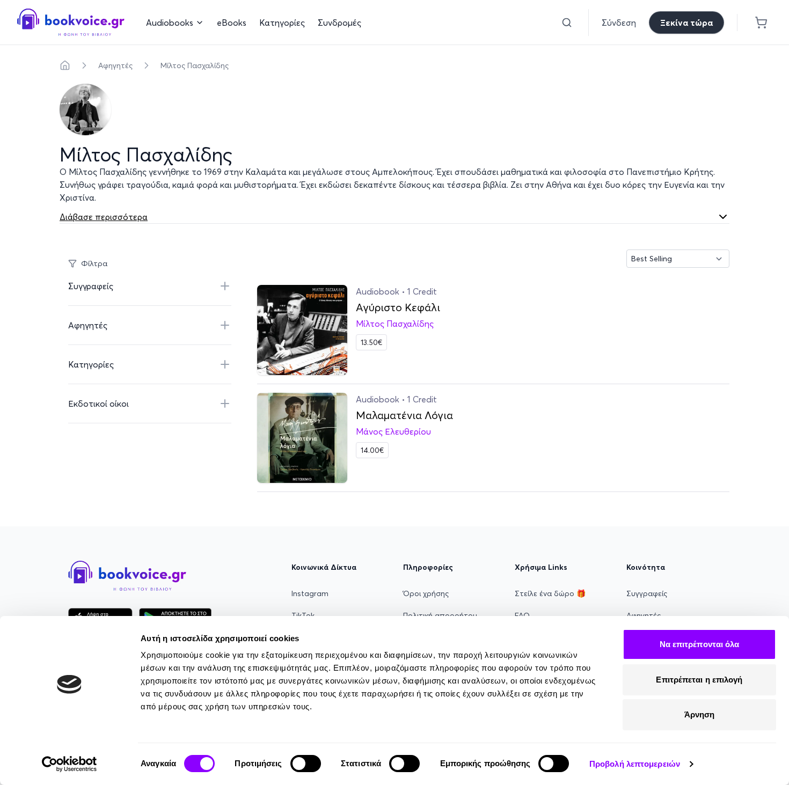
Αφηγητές (115, 65)
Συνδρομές (339, 22)
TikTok (303, 615)
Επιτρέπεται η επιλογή (699, 679)
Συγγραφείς (646, 593)
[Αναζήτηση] (566, 22)
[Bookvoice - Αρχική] (71, 22)
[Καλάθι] (761, 22)
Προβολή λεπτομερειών (634, 763)
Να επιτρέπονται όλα (700, 644)
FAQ (522, 615)
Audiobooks (169, 22)
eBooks (231, 22)
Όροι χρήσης (426, 593)
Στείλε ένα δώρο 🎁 (550, 593)
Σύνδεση (619, 22)
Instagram (309, 593)
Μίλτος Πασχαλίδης (194, 65)
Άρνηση (699, 714)
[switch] (305, 763)
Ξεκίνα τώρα (686, 22)
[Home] (65, 65)
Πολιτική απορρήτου (440, 615)
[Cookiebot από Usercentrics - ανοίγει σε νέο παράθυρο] (69, 764)
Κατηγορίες (282, 22)
